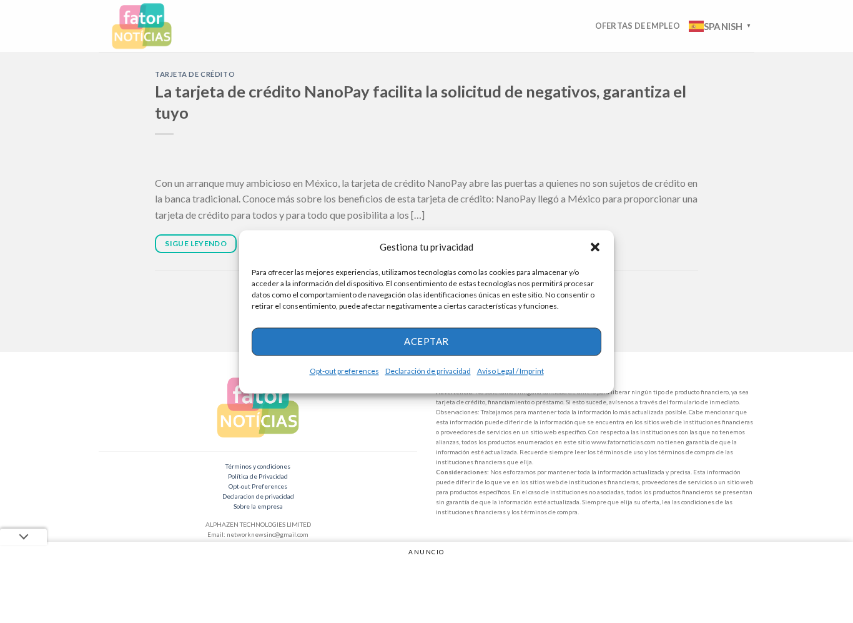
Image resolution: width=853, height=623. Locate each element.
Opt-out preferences (344, 371)
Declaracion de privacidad (258, 496)
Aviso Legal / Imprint (510, 371)
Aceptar (426, 341)
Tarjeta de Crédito (195, 74)
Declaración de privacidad (428, 371)
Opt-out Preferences (258, 486)
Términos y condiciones (257, 466)
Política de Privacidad (258, 476)
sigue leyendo (196, 243)
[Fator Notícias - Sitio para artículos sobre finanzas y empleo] (154, 26)
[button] (595, 247)
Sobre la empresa (258, 506)
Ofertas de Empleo (637, 26)
